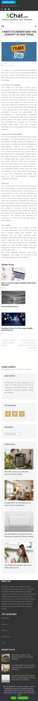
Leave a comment (9, 66)
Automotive (5, 618)
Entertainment (6, 637)
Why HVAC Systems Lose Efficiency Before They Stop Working (22, 657)
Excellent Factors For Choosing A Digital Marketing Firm (17, 329)
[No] (35, 692)
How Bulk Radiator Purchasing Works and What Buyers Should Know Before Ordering (23, 678)
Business (5, 624)
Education (5, 630)
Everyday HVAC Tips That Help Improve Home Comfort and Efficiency (23, 667)
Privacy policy (23, 698)
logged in (14, 369)
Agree (14, 698)
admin (5, 64)
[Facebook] (2, 9)
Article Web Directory (10, 307)
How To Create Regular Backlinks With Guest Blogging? (19, 284)
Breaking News (8, 2)
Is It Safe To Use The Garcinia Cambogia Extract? (9, 342)
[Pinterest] (9, 9)
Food (3, 643)
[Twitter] (5, 9)
